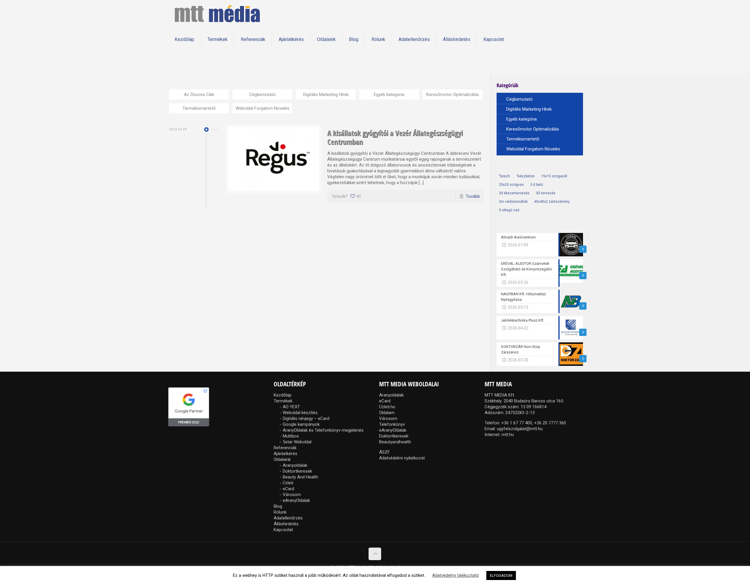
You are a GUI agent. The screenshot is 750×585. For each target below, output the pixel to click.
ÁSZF (384, 452)
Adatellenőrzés (288, 518)
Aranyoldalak (295, 465)
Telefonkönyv (392, 424)
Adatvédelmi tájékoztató (455, 575)
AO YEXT (291, 406)
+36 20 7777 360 (550, 423)
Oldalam (387, 412)
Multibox (291, 436)
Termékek (283, 401)
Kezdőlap (283, 395)
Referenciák (285, 447)
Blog (278, 506)
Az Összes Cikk (199, 94)
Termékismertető (199, 108)
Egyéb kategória (389, 94)
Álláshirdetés (286, 523)
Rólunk (280, 512)
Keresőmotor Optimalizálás (452, 94)
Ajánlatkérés (285, 453)
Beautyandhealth (395, 442)
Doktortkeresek (297, 471)
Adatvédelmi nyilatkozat (402, 458)
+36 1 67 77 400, (517, 423)
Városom (292, 494)
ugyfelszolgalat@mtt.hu (520, 428)
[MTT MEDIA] (217, 13)
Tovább (473, 196)
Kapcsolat (283, 529)
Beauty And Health (300, 477)
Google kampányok (301, 424)
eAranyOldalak (296, 500)
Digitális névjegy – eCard (306, 418)
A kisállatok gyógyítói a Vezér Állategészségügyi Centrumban (395, 137)
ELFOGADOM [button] (501, 575)
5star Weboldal (297, 442)
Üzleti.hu (387, 406)
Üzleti (288, 483)
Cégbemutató (262, 94)
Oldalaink (282, 459)
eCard (288, 488)
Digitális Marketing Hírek (326, 94)
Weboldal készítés (300, 412)
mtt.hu (508, 434)
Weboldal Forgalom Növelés (262, 108)
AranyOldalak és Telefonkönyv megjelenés (323, 430)
